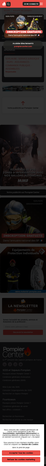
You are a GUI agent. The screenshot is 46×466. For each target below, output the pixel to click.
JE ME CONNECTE (31, 4)
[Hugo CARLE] (24, 26)
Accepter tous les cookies (21, 453)
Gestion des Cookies (29, 444)
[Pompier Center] (4, 3)
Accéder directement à (23, 45)
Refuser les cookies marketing (21, 459)
